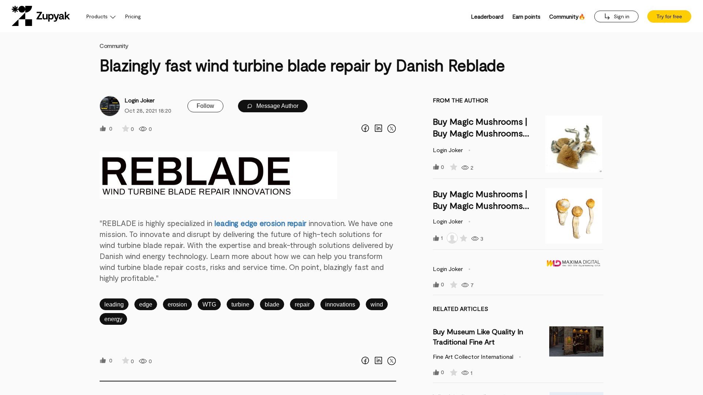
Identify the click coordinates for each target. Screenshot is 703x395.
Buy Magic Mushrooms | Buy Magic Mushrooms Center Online (480, 133)
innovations (340, 304)
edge (145, 304)
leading (114, 304)
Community (114, 45)
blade (272, 304)
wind (377, 304)
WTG (209, 304)
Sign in (620, 16)
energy (113, 319)
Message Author (276, 106)
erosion (177, 304)
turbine (240, 304)
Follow (205, 106)
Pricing (133, 16)
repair (302, 304)
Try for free (669, 16)
